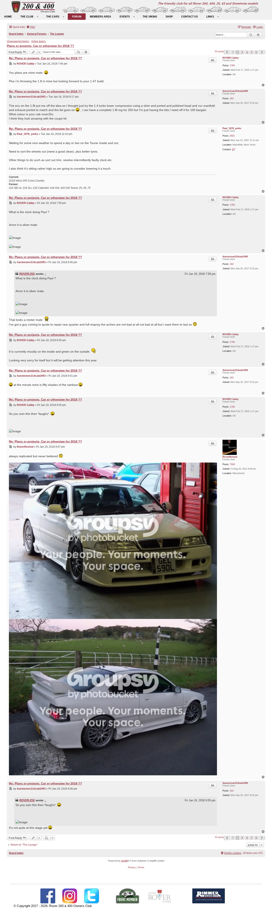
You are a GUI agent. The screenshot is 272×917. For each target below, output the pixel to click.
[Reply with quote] (212, 60)
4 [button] (247, 52)
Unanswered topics (18, 41)
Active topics (38, 41)
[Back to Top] (265, 909)
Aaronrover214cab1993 (235, 91)
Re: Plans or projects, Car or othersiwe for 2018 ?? (45, 58)
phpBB (124, 860)
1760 (232, 65)
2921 (232, 135)
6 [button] (256, 52)
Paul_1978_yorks (231, 128)
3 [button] (242, 52)
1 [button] (233, 52)
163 (232, 98)
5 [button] (251, 52)
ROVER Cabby (230, 57)
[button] (227, 52)
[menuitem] (8, 16)
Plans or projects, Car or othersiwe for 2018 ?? (40, 46)
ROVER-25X (27, 273)
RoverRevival (229, 457)
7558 (232, 464)
